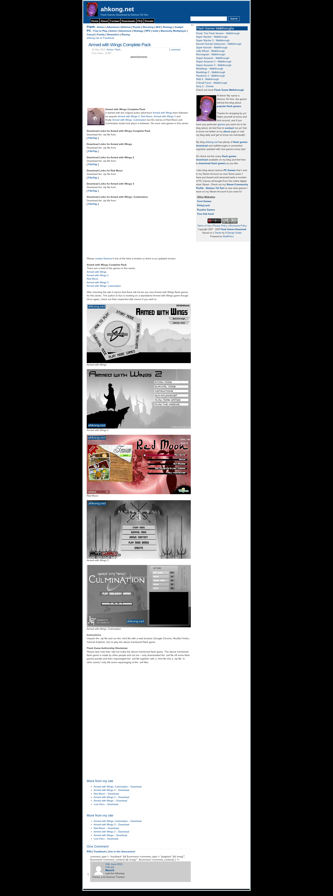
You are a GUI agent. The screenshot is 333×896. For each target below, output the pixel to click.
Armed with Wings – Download (110, 800)
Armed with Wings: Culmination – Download (118, 786)
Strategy (168, 27)
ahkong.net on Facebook (100, 38)
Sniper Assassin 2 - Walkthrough (213, 61)
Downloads (128, 21)
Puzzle (136, 27)
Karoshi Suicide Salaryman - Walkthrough (218, 44)
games (221, 124)
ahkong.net (117, 9)
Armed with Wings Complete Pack (119, 44)
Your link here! (205, 214)
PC (89, 30)
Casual (91, 34)
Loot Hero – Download (106, 804)
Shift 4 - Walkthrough (207, 79)
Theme (218, 232)
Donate (149, 21)
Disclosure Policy (238, 225)
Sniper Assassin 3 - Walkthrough (213, 65)
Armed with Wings (162, 113)
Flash (91, 27)
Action (101, 27)
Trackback (100, 851)
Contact (114, 21)
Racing (126, 34)
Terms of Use (204, 225)
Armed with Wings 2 (129, 116)
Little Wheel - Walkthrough (210, 51)
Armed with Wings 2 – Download (111, 797)
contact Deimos (103, 258)
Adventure (113, 27)
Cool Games (204, 201)
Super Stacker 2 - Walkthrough (213, 40)
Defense (126, 27)
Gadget (179, 27)
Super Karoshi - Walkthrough (212, 47)
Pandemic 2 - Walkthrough (210, 75)
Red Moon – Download (106, 793)
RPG (148, 31)
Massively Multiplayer (173, 31)
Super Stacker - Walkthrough (212, 36)
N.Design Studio (233, 232)
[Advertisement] (139, 83)
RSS (89, 851)
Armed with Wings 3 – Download (111, 790)
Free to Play (100, 31)
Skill (158, 27)
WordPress (228, 236)
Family (101, 34)
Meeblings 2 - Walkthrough (210, 72)
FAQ (140, 21)
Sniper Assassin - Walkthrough (212, 58)
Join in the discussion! (121, 851)
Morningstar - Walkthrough (210, 54)
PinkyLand (203, 205)
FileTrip (92, 138)
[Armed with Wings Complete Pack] (96, 124)
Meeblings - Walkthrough (209, 68)
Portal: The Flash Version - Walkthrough (218, 33)
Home (94, 21)
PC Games (230, 170)
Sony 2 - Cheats (205, 86)
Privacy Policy (220, 225)
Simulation (113, 34)
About (104, 21)
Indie (156, 31)
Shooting (148, 27)
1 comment (174, 49)
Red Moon (146, 116)
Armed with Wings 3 (165, 116)
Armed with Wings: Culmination (129, 120)
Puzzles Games (206, 209)
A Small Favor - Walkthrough (211, 83)
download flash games (212, 163)
